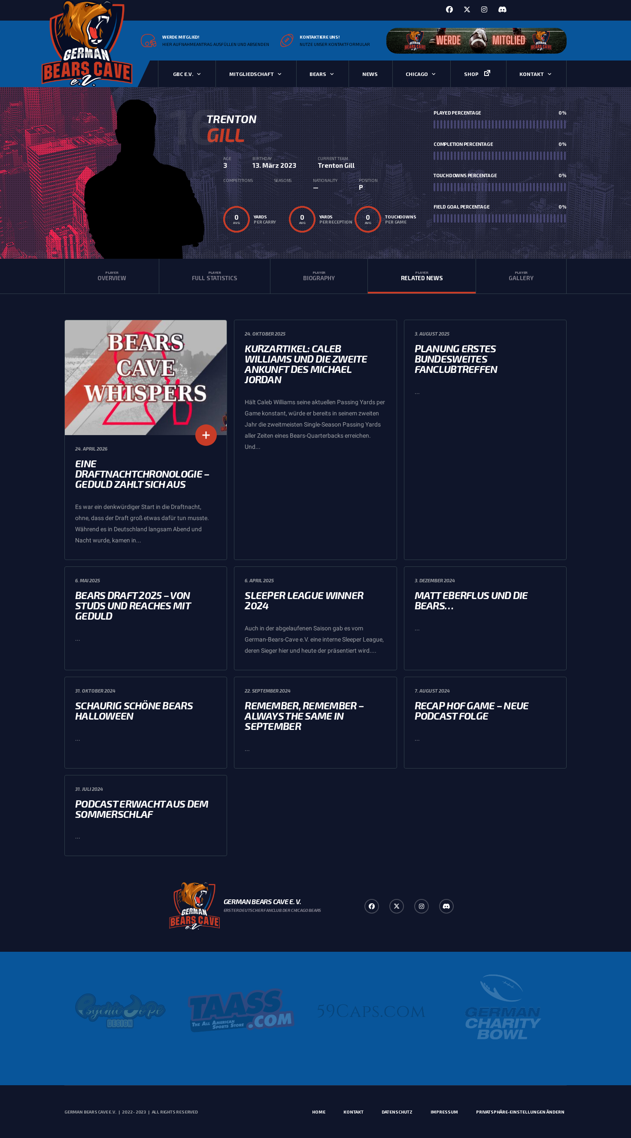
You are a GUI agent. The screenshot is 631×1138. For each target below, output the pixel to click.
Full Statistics (214, 275)
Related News (422, 275)
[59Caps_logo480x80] (371, 1011)
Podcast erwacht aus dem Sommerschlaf (141, 808)
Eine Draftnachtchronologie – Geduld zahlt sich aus (142, 473)
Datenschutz (397, 1111)
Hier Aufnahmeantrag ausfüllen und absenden (215, 44)
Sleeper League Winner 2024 (304, 600)
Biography (319, 275)
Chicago (417, 74)
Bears (317, 74)
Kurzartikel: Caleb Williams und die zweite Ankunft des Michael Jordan (306, 363)
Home (318, 1111)
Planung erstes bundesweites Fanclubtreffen (456, 358)
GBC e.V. (183, 74)
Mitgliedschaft (251, 74)
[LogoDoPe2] (120, 1011)
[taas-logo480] (241, 1011)
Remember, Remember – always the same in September (304, 715)
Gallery (521, 275)
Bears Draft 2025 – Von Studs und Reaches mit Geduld (132, 605)
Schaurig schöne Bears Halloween (134, 710)
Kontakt (531, 74)
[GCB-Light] (501, 1010)
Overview (111, 275)
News (370, 74)
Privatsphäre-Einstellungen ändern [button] (520, 1111)
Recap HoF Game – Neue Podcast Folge (472, 710)
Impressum (444, 1111)
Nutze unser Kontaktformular (335, 44)
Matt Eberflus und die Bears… (471, 600)
